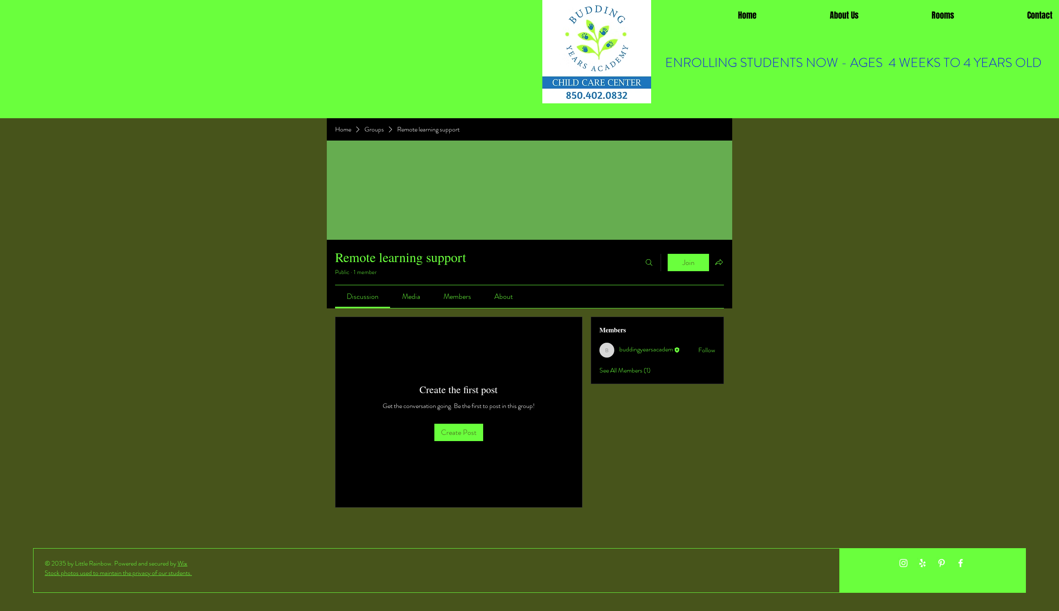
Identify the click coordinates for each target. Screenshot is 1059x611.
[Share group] (719, 262)
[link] (363, 296)
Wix (182, 563)
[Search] (649, 262)
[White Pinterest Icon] (941, 563)
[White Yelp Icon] (922, 563)
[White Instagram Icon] (903, 563)
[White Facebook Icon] (960, 563)
